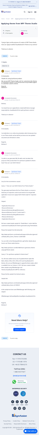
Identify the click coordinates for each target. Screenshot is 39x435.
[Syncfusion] (19, 415)
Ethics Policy (32, 424)
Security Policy (7, 424)
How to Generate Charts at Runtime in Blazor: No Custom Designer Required (15, 6)
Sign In (30, 12)
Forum (8, 18)
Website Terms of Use (28, 421)
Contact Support (19, 329)
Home (3, 18)
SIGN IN (5, 338)
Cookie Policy (16, 421)
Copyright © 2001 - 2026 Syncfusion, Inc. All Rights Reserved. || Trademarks (19, 428)
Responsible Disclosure (20, 424)
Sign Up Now (31, 6)
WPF (12, 18)
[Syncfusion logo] (8, 11)
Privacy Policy (6, 421)
